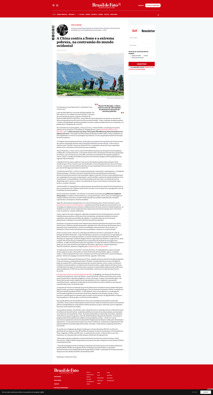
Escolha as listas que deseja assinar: (138, 52)
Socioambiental (90, 381)
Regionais (72, 14)
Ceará (98, 375)
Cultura (81, 14)
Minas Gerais (100, 380)
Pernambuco (109, 375)
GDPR (42, 392)
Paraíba (99, 383)
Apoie (54, 14)
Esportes (94, 14)
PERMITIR (205, 392)
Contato (56, 384)
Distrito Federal (100, 377)
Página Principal (62, 14)
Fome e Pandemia (76, 25)
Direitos (89, 377)
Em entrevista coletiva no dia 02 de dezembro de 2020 (74, 274)
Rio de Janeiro (110, 377)
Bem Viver (89, 379)
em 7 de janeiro (98, 246)
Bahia (98, 372)
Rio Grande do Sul (110, 380)
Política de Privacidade (61, 387)
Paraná (108, 372)
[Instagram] (57, 5)
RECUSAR (194, 392)
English (141, 5)
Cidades (100, 14)
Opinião (88, 14)
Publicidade (57, 380)
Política (106, 14)
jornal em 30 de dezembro (70, 205)
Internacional (90, 374)
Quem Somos (113, 14)
